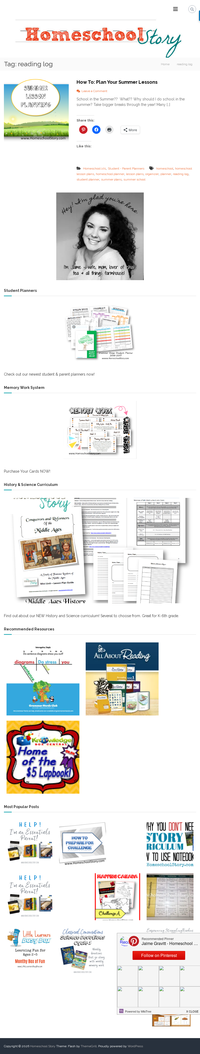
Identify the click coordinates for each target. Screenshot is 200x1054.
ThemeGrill (89, 1046)
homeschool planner (110, 174)
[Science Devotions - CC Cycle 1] (83, 950)
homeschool (164, 168)
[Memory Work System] (100, 429)
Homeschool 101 (94, 168)
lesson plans (134, 174)
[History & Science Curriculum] (100, 550)
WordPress (135, 1046)
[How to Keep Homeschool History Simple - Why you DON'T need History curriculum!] (170, 843)
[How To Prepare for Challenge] (83, 843)
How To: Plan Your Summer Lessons (117, 82)
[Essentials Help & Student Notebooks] (30, 897)
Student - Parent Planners (126, 168)
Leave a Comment (94, 91)
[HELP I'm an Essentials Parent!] (30, 843)
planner (165, 174)
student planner (88, 179)
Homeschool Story (42, 1046)
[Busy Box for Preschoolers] (30, 950)
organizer (152, 174)
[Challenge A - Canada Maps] (117, 897)
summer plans (111, 179)
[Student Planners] (100, 332)
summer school (134, 179)
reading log (181, 174)
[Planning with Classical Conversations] (170, 897)
